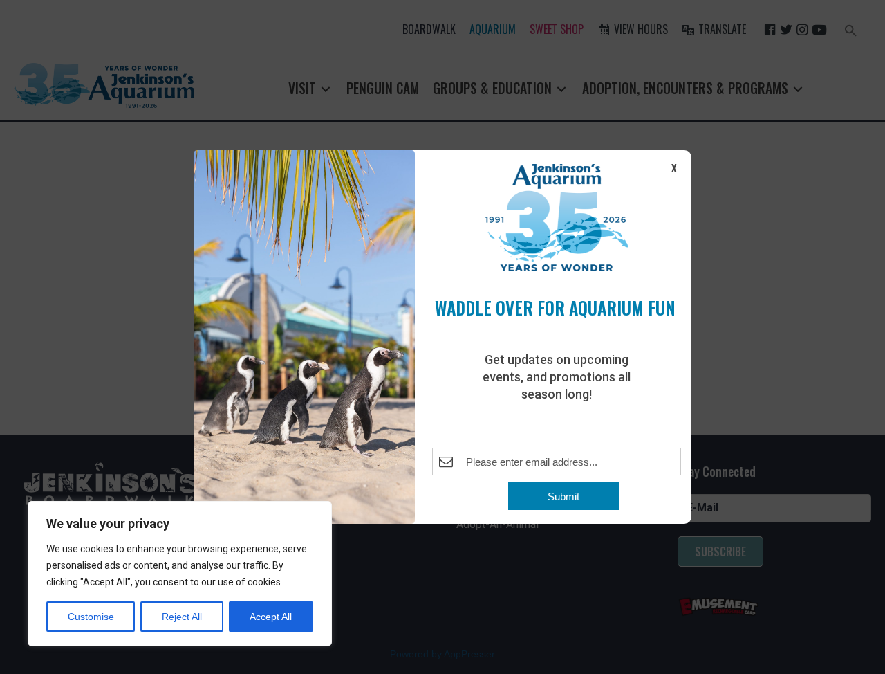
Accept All (271, 616)
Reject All (182, 616)
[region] (180, 573)
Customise (91, 616)
